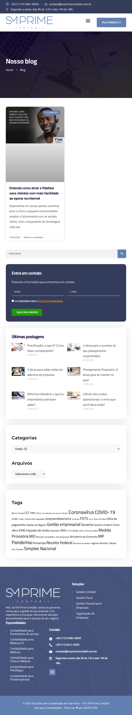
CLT (27, 513)
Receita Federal (59, 542)
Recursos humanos (81, 543)
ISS (70, 531)
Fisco (91, 519)
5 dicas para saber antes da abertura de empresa (45, 372)
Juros (75, 530)
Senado (19, 549)
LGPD (81, 531)
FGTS (84, 518)
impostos (55, 530)
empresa (75, 519)
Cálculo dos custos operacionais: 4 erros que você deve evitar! (99, 399)
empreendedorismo (58, 518)
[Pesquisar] (122, 253)
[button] (88, 20)
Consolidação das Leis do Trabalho (55, 513)
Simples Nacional (40, 548)
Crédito (21, 519)
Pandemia (22, 542)
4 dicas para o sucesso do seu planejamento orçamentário (99, 351)
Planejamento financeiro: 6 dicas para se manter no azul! (100, 375)
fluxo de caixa (100, 519)
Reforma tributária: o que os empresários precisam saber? (45, 399)
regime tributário (99, 543)
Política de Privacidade (50, 301)
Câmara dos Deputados (35, 519)
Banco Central (18, 513)
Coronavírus (81, 512)
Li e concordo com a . (39, 301)
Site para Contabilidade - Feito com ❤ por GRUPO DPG (66, 707)
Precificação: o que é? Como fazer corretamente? (45, 348)
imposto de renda (37, 530)
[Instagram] (52, 672)
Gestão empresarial (63, 524)
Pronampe (39, 543)
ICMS (22, 530)
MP (101, 536)
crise (15, 518)
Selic (13, 549)
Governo (87, 524)
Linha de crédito (91, 531)
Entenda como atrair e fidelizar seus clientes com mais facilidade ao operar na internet (34, 193)
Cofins (38, 513)
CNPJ (32, 512)
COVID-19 (105, 512)
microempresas (62, 537)
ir (67, 530)
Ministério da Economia (84, 536)
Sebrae (112, 543)
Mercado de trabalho (45, 537)
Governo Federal (103, 524)
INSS (63, 530)
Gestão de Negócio (36, 525)
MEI (32, 536)
